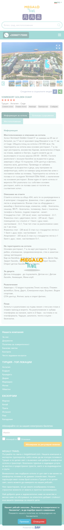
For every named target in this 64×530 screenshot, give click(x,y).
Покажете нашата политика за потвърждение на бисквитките (32, 514)
